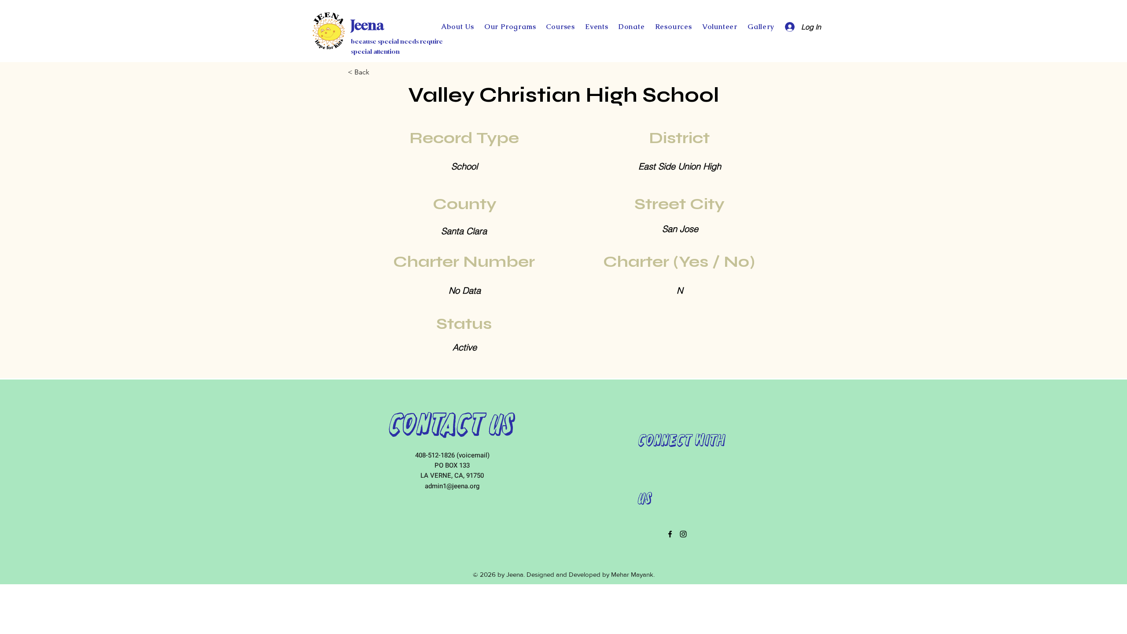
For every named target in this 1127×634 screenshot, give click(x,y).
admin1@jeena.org (452, 486)
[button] (631, 26)
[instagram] (683, 534)
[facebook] (670, 534)
